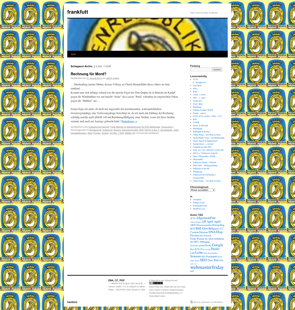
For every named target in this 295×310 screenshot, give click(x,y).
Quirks (219, 256)
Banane (117, 129)
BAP (195, 119)
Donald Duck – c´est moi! (203, 143)
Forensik (207, 235)
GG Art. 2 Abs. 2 (152, 129)
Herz (192, 249)
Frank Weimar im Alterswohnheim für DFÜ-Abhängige (135, 126)
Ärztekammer (95, 129)
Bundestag (197, 106)
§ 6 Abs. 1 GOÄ (117, 132)
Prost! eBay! (198, 103)
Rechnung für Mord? (88, 73)
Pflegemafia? (198, 159)
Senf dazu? (197, 85)
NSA (203, 256)
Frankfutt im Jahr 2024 (202, 147)
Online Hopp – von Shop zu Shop (207, 134)
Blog (222, 225)
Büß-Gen (202, 228)
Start (73, 54)
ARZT (193, 225)
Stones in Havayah (200, 125)
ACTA (195, 79)
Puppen (97, 132)
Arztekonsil (107, 129)
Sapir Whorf (194, 260)
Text (210, 260)
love (205, 253)
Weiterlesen (129, 121)
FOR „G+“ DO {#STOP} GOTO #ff (208, 150)
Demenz (203, 232)
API (204, 221)
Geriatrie (194, 245)
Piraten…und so (199, 113)
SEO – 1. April (199, 97)
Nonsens (195, 256)
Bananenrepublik (130, 129)
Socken (105, 132)
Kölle (195, 91)
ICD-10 (198, 249)
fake (201, 235)
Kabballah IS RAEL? (201, 131)
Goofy (208, 245)
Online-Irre (197, 100)
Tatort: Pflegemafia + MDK (204, 156)
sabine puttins (112, 78)
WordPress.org (199, 208)
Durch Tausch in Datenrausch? (205, 140)
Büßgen (213, 228)
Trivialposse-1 (201, 82)
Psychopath (211, 256)
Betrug (215, 225)
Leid (192, 252)
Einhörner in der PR (201, 168)
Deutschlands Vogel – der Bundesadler (208, 137)
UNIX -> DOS (199, 94)
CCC (220, 228)
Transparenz (167, 126)
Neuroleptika (212, 253)
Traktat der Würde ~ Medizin (204, 162)
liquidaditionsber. (79, 132)
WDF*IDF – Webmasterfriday (205, 165)
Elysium (194, 235)
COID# (196, 122)
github (201, 245)
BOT (192, 228)
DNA (141, 129)
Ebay (219, 231)
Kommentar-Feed (200, 205)
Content (194, 232)
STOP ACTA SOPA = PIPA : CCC (207, 116)
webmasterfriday (207, 266)
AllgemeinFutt (205, 218)
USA (221, 260)
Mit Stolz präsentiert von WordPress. (209, 302)
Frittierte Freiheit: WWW (203, 110)
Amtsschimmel (195, 222)
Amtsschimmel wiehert (98, 126)
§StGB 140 (130, 132)
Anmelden (197, 199)
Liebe (199, 252)
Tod (216, 260)
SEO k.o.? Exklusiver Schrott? (205, 153)
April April (214, 221)
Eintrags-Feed (198, 202)
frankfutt (77, 11)
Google (217, 244)
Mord (90, 132)
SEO (203, 259)
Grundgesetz (166, 129)
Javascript (206, 249)
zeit (192, 271)
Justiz (176, 129)
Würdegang (197, 128)
